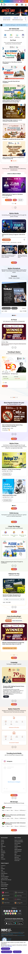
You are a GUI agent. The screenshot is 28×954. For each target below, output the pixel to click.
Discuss (2, 843)
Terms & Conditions (5, 876)
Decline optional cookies (6, 951)
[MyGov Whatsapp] (6, 913)
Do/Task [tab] (5, 37)
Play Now (4, 386)
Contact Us (3, 865)
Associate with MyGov (19, 841)
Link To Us (3, 871)
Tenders (16, 848)
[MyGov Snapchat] (15, 913)
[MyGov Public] (10, 913)
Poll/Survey (3, 846)
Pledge (2, 854)
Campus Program (7, 902)
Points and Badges (4, 884)
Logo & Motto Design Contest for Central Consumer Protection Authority (12, 120)
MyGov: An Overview (19, 840)
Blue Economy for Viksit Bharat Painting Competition (12, 62)
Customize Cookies (5, 948)
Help (2, 870)
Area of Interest (18, 855)
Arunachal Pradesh (14, 742)
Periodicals (3, 859)
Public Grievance (4, 873)
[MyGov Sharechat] (13, 913)
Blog (2, 844)
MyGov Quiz (7, 892)
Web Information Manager (6, 879)
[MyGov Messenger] (17, 911)
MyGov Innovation (6, 895)
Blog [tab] (23, 37)
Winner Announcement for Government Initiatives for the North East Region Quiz (13, 644)
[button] (12, 203)
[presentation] (2, 11)
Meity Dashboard (18, 851)
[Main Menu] (22, 4)
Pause (25, 13)
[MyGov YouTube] (12, 911)
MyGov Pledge (19, 895)
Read (15, 199)
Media (2, 857)
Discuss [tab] (11, 37)
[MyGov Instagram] (9, 911)
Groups (2, 840)
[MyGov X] (4, 911)
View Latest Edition (6, 308)
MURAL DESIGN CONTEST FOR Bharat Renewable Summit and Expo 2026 (11, 101)
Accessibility (23, 1)
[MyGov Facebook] (7, 911)
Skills (15, 854)
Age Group (17, 857)
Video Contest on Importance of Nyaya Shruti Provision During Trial (13, 158)
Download (7, 239)
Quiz (2, 849)
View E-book (14, 308)
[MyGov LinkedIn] (14, 911)
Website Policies (4, 886)
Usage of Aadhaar (4, 878)
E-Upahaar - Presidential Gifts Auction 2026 (13, 139)
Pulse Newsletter (18, 846)
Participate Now (6, 473)
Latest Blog (8, 620)
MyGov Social (3, 882)
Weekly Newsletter (18, 849)
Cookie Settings (8, 946)
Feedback (3, 868)
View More (14, 795)
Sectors (16, 852)
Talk (1, 848)
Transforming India (20, 892)
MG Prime (3, 851)
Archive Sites (17, 860)
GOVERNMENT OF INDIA (2, 1)
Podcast (2, 855)
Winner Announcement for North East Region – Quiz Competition (13, 344)
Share (24, 240)
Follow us (25, 1)
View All (14, 160)
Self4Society (19, 899)
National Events (18, 859)
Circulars (16, 844)
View (6, 696)
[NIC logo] (7, 931)
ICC (1, 881)
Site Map (2, 875)
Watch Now (8, 199)
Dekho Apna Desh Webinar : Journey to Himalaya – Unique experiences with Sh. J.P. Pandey (13, 596)
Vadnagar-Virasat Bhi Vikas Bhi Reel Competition (11, 82)
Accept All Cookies (17, 951)
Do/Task (2, 841)
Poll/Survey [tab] (17, 37)
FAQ (2, 867)
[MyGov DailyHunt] (8, 913)
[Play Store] (18, 923)
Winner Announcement (17, 620)
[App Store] (9, 923)
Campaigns (3, 852)
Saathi (21, 902)
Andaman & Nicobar (14, 727)
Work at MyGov (18, 843)
